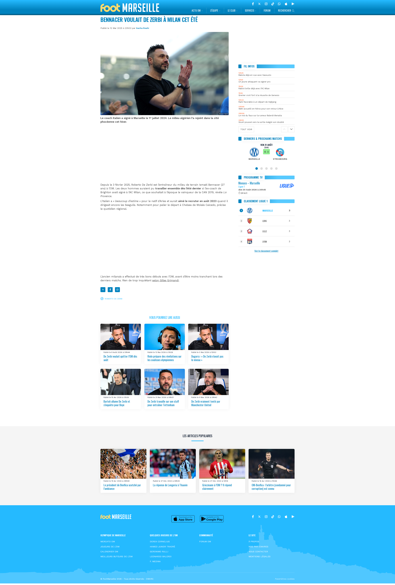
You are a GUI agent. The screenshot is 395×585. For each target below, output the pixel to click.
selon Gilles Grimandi (165, 280)
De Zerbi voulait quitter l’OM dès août (120, 358)
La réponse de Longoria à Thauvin (170, 485)
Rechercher (284, 10)
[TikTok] (272, 4)
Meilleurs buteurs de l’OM (116, 556)
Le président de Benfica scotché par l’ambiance (122, 486)
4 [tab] (271, 168)
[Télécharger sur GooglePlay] (293, 4)
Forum (267, 10)
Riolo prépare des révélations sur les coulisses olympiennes (164, 358)
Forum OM (205, 541)
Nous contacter (258, 551)
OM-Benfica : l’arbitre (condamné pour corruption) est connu (271, 486)
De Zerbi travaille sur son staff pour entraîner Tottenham (163, 403)
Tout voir (246, 129)
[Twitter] (259, 4)
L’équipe (214, 10)
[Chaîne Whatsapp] (279, 4)
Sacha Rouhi (142, 28)
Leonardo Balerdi (160, 556)
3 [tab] (266, 168)
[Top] (386, 578)
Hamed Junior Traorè (162, 546)
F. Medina (155, 561)
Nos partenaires (258, 546)
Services (249, 10)
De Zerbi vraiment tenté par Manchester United (205, 403)
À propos (254, 541)
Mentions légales (259, 556)
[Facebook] (253, 4)
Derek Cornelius (160, 541)
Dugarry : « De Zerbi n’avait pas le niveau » (207, 358)
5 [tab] (276, 168)
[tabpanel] (266, 153)
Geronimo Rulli (159, 551)
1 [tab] (256, 168)
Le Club (231, 10)
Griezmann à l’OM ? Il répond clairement (217, 486)
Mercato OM (107, 541)
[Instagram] (266, 4)
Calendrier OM (109, 551)
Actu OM (196, 10)
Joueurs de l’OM (109, 546)
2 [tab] (261, 168)
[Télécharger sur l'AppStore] (286, 4)
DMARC (150, 579)
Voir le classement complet (266, 250)
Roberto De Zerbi (113, 299)
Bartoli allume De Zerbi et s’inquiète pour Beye (117, 403)
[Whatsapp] (117, 289)
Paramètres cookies (285, 579)
